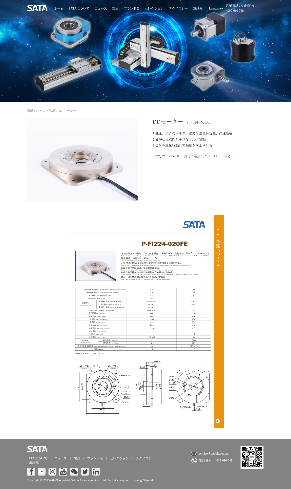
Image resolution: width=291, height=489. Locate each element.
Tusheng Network (142, 480)
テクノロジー (178, 8)
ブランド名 (132, 8)
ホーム (59, 8)
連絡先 (198, 8)
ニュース (100, 8)
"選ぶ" (197, 156)
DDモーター (67, 110)
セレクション (154, 8)
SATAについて (79, 8)
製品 (115, 8)
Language (216, 9)
